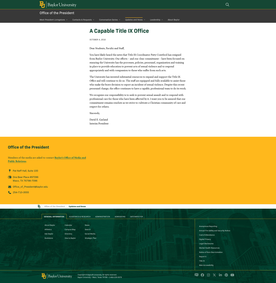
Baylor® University (94, 274)
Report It (202, 256)
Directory (68, 233)
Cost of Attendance (207, 234)
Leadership (155, 19)
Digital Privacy (205, 239)
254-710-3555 (21, 192)
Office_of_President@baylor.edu (30, 186)
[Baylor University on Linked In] (220, 276)
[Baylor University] (57, 4)
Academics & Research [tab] (80, 216)
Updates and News (134, 19)
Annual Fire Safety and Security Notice (214, 230)
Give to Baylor (70, 238)
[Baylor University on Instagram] (208, 276)
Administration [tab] (102, 216)
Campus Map (70, 229)
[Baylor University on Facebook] (202, 276)
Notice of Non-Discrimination (211, 252)
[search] (227, 4)
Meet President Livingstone (52, 19)
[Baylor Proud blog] (196, 276)
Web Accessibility (206, 265)
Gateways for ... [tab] (137, 216)
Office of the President (57, 12)
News (87, 225)
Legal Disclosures (206, 243)
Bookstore (49, 238)
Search (88, 229)
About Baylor (174, 19)
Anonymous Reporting (208, 226)
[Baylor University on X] (214, 276)
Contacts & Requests (82, 19)
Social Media (90, 233)
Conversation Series (108, 19)
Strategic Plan (90, 238)
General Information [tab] (54, 216)
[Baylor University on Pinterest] (226, 276)
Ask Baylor (49, 233)
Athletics (48, 229)
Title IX (202, 260)
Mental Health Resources (209, 247)
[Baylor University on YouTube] (231, 276)
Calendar (68, 225)
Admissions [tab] (120, 216)
